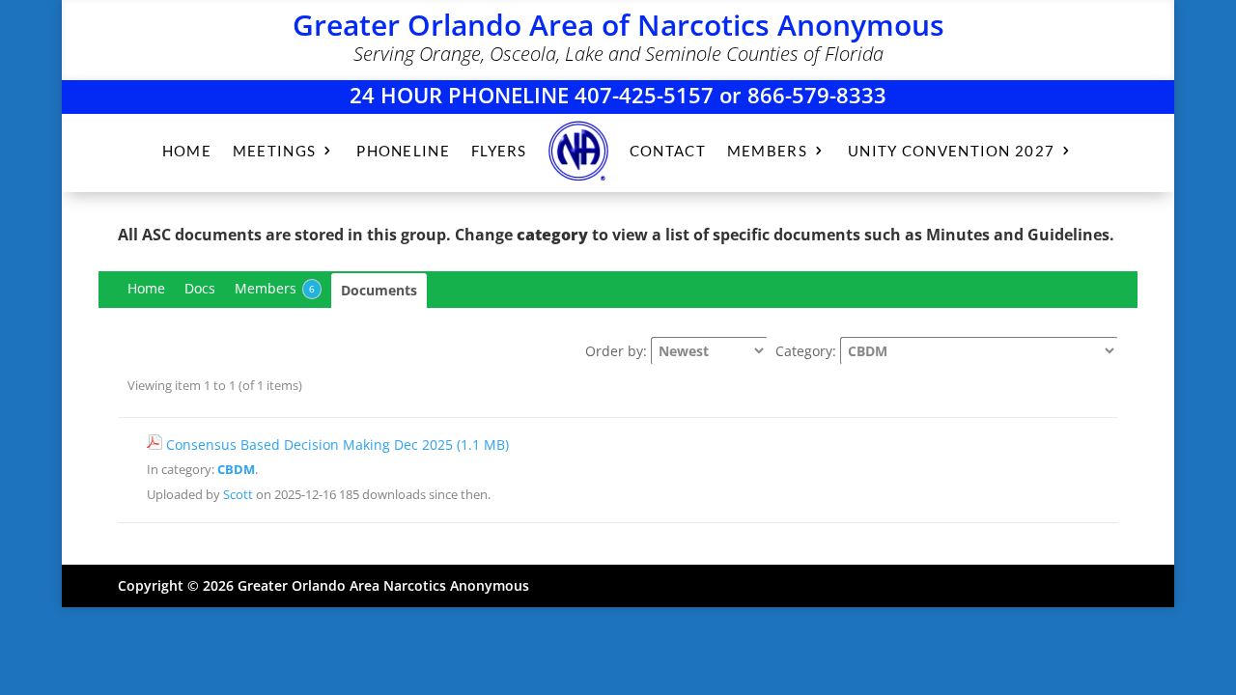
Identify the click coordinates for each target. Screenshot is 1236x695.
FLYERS (499, 150)
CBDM (236, 469)
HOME (186, 150)
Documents (379, 290)
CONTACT (668, 150)
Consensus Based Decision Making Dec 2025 (337, 444)
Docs (199, 288)
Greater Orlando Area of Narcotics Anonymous (618, 24)
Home (146, 288)
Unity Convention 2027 (951, 150)
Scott (238, 494)
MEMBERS (767, 150)
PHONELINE (403, 150)
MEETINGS (274, 150)
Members (275, 288)
